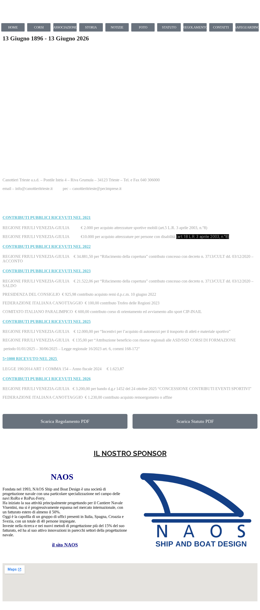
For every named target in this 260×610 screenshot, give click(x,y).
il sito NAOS (65, 544)
